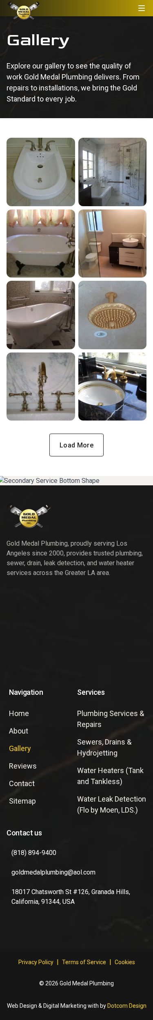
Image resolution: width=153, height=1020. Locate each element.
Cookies (125, 962)
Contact (22, 783)
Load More (76, 445)
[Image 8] (112, 386)
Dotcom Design (126, 1005)
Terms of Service (84, 962)
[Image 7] (41, 386)
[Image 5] (41, 315)
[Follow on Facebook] (16, 931)
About (18, 731)
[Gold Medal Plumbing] (24, 10)
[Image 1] (41, 172)
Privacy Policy (35, 962)
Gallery (20, 748)
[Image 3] (41, 243)
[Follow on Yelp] (42, 931)
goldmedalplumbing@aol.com (53, 872)
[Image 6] (112, 315)
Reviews (23, 766)
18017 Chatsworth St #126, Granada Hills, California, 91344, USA (70, 896)
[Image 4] (112, 243)
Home (19, 713)
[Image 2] (112, 172)
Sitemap (22, 801)
